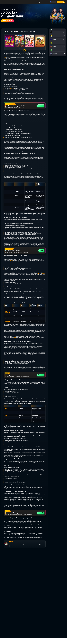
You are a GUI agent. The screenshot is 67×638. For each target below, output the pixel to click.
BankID (29, 56)
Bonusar (46, 2)
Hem (33, 2)
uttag (15, 337)
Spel (36, 2)
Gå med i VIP (40, 512)
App (39, 2)
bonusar (43, 273)
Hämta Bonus (40, 105)
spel (8, 245)
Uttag (42, 2)
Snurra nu (41, 250)
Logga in (53, 2)
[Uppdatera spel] (25, 50)
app (10, 89)
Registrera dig (61, 2)
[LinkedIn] (9, 546)
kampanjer (39, 273)
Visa (5, 312)
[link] (57, 32)
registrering (12, 88)
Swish (6, 315)
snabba (11, 175)
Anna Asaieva (11, 541)
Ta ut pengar (40, 374)
